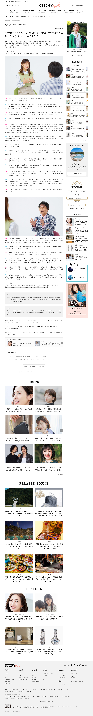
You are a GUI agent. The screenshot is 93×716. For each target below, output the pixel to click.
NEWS (6, 673)
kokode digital (26, 698)
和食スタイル (33, 696)
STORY (17, 696)
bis (28, 696)
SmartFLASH (44, 696)
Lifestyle (8, 24)
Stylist (73, 677)
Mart (22, 696)
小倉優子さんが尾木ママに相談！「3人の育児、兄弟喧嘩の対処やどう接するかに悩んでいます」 (30, 53)
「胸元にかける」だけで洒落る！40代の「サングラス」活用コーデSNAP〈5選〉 (77, 123)
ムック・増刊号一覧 (62, 677)
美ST (25, 696)
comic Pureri (57, 696)
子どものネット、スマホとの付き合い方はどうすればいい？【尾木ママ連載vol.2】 (26, 287)
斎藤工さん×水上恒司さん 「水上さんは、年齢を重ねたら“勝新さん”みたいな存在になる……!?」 (19, 470)
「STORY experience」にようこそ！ (77, 198)
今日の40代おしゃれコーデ (10, 679)
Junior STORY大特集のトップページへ (34, 366)
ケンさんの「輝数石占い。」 (49, 673)
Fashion (7, 670)
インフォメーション (25, 689)
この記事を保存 (59, 28)
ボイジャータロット (79, 277)
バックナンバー (81, 313)
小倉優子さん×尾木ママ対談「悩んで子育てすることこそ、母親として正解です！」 (28, 356)
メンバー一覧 (74, 673)
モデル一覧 (7, 689)
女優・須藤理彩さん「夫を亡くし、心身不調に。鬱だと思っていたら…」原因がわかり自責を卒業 (48, 470)
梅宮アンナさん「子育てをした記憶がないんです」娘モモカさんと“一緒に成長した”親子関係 (51, 343)
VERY (14, 696)
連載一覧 (45, 682)
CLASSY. (9, 696)
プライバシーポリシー (20, 691)
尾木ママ (32, 371)
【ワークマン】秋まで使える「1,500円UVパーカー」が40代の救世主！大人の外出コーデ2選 (77, 136)
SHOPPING (7, 681)
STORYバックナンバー (63, 675)
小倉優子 (27, 371)
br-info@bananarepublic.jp (12, 328)
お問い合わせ (34, 689)
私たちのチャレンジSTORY (77, 205)
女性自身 (38, 696)
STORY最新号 (61, 673)
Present (60, 681)
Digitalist (73, 670)
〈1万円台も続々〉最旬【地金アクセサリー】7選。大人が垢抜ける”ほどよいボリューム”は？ (78, 117)
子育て (22, 371)
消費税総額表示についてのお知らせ (46, 701)
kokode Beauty (13, 698)
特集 (6, 675)
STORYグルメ (35, 677)
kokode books (19, 698)
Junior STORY (16, 371)
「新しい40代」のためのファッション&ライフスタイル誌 (16, 1)
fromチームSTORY (8, 683)
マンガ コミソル (64, 696)
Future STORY (74, 208)
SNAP (6, 677)
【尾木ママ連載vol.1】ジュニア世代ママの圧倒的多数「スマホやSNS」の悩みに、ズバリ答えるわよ (31, 285)
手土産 (77, 195)
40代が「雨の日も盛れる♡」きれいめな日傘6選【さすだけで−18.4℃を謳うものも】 (77, 91)
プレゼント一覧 (62, 684)
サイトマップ (29, 691)
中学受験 (82, 191)
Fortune (45, 670)
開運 (82, 208)
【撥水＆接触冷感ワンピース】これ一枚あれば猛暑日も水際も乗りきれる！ (77, 97)
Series (44, 679)
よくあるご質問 (15, 689)
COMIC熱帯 (51, 696)
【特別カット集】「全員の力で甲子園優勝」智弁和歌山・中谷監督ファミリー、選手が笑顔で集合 (77, 71)
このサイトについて (9, 691)
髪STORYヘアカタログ (24, 677)
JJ (5, 696)
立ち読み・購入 (72, 313)
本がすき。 (70, 696)
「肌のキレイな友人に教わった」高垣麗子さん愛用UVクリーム (23, 344)
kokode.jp (7, 698)
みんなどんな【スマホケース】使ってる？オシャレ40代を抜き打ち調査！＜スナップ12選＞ (19, 440)
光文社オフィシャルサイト (63, 689)
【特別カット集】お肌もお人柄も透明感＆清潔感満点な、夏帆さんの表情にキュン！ (48, 411)
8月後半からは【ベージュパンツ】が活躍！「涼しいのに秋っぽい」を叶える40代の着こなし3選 (78, 110)
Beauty (21, 670)
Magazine (61, 670)
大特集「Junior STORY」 (19, 24)
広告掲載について (51, 689)
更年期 (77, 201)
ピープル (34, 679)
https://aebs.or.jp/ (44, 707)
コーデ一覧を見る (76, 55)
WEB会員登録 (42, 689)
